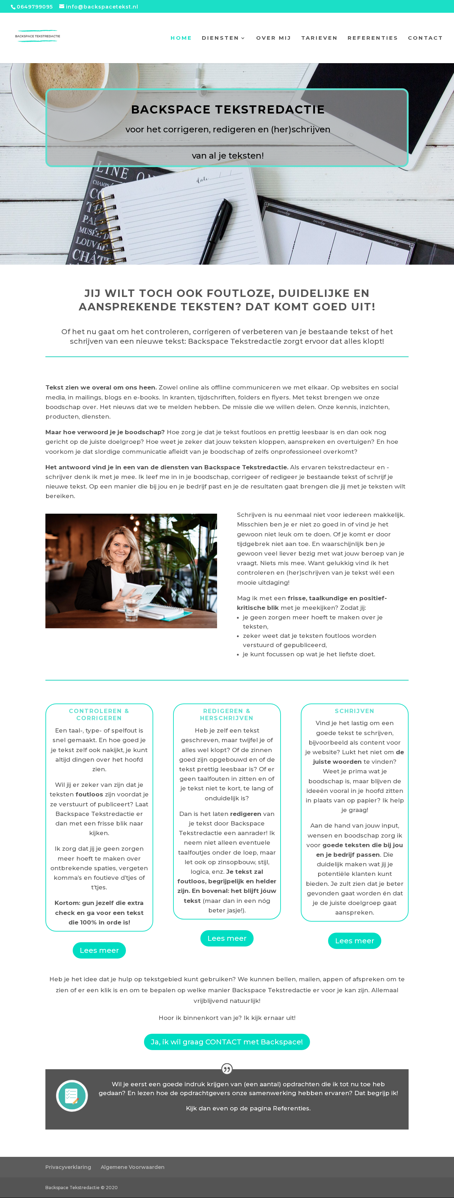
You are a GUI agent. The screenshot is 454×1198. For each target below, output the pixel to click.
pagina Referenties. (280, 1108)
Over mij (274, 38)
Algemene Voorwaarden (133, 1167)
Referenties (373, 38)
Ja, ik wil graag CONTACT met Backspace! (227, 1042)
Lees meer (99, 950)
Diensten (220, 38)
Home (181, 38)
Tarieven (319, 38)
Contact (425, 38)
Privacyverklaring (68, 1167)
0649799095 (35, 7)
